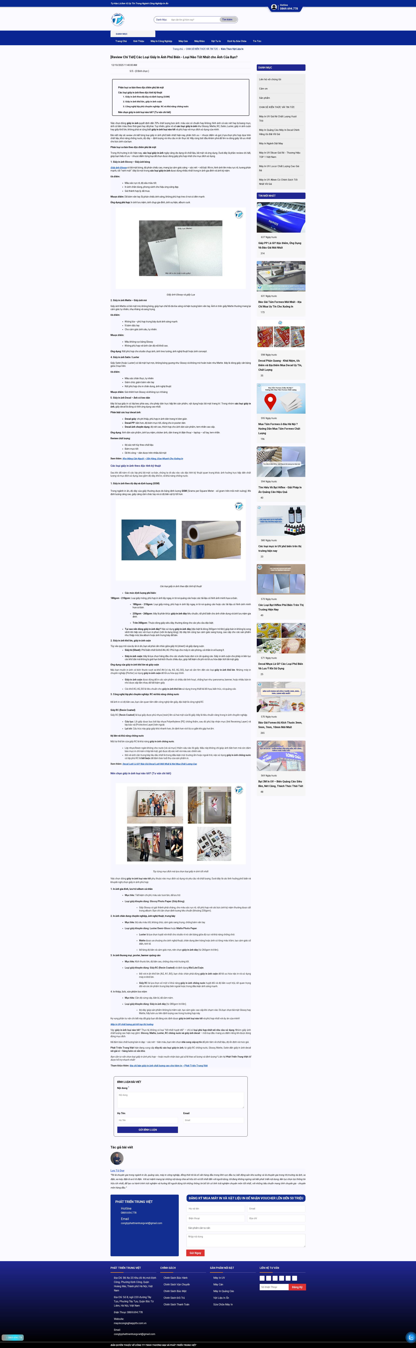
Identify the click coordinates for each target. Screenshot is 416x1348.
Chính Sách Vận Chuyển (177, 1284)
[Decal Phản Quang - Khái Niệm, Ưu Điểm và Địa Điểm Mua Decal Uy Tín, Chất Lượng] (281, 335)
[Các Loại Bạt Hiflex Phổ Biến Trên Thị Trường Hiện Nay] (281, 579)
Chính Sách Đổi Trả (174, 1297)
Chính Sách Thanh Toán (176, 1304)
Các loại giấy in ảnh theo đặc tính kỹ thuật (140, 92)
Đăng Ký (297, 1287)
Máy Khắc (199, 41)
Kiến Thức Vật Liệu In (232, 49)
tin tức (257, 41)
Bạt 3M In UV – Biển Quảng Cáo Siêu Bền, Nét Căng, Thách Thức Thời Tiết (280, 784)
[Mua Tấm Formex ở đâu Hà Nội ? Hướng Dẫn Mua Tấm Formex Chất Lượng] (281, 398)
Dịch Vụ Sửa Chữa (236, 41)
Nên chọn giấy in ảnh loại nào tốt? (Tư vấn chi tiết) (144, 112)
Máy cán (183, 41)
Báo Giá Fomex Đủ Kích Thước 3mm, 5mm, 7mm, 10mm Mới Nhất (280, 725)
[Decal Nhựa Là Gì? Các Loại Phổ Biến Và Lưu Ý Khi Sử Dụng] (281, 638)
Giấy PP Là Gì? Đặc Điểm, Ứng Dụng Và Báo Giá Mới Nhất (279, 245)
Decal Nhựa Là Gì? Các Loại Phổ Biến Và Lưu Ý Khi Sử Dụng (280, 666)
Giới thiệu (138, 41)
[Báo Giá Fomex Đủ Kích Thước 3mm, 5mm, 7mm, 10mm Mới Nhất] (281, 697)
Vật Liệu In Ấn (221, 1297)
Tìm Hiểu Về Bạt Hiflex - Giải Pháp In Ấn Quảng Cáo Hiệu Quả (280, 490)
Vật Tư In (216, 41)
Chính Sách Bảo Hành (176, 1277)
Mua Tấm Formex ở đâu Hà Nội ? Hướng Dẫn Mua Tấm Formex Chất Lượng (279, 429)
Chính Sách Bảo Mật (175, 1291)
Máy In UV (219, 1277)
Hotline (126, 1208)
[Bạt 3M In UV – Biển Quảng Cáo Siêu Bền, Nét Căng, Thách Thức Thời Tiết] (281, 756)
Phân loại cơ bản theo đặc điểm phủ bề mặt (141, 87)
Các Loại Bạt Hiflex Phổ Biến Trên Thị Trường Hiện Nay (281, 607)
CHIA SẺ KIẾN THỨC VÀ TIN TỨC (202, 49)
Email (125, 1219)
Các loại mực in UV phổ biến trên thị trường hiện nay (279, 548)
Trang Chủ (121, 41)
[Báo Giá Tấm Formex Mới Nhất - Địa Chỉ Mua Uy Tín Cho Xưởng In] (281, 276)
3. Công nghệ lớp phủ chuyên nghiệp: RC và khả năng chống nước (156, 106)
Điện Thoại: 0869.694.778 (128, 1312)
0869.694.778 (289, 8)
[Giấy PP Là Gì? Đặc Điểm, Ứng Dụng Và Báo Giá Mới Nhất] (281, 217)
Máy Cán (218, 1284)
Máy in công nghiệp (161, 41)
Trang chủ (178, 49)
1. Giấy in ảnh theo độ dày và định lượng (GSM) (146, 96)
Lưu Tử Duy (117, 1170)
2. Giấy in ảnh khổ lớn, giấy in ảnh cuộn (142, 101)
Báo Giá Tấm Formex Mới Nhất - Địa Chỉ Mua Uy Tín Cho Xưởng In (279, 304)
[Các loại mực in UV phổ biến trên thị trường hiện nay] (281, 520)
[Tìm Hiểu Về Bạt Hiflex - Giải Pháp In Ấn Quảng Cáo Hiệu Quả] (281, 462)
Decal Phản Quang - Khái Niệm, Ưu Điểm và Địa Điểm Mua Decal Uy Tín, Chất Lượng (280, 365)
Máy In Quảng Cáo (223, 1291)
